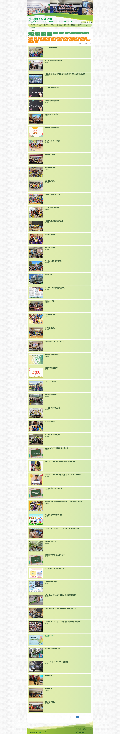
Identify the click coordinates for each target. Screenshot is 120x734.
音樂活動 (84, 37)
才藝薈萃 (88, 39)
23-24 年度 (49, 33)
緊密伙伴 (73, 25)
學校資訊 (39, 25)
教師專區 (66, 25)
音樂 (60, 37)
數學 (36, 37)
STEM (40, 37)
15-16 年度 (37, 35)
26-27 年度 (31, 33)
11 (74, 716)
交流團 (79, 37)
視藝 (44, 37)
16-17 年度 (31, 35)
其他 (48, 37)
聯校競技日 (31, 41)
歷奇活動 (53, 39)
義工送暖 (82, 39)
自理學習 (31, 39)
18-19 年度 (80, 33)
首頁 (29, 27)
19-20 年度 (74, 33)
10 (71, 716)
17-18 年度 (86, 33)
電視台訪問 (59, 39)
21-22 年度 (62, 33)
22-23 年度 (56, 33)
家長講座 (76, 39)
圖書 (64, 37)
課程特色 (59, 25)
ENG (85, 22)
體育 (52, 37)
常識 (56, 37)
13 (79, 716)
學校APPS (86, 25)
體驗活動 (65, 39)
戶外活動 (31, 37)
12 (77, 716)
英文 (68, 37)
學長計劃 (71, 39)
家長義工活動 (73, 37)
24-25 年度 (43, 33)
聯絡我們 (80, 25)
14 (82, 716)
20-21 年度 (68, 33)
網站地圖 (41, 732)
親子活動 (42, 39)
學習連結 (53, 25)
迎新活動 (36, 39)
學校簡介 (33, 25)
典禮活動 (47, 39)
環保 (36, 41)
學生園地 (46, 25)
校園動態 (33, 27)
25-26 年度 (37, 33)
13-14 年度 (49, 35)
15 (85, 716)
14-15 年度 (43, 35)
